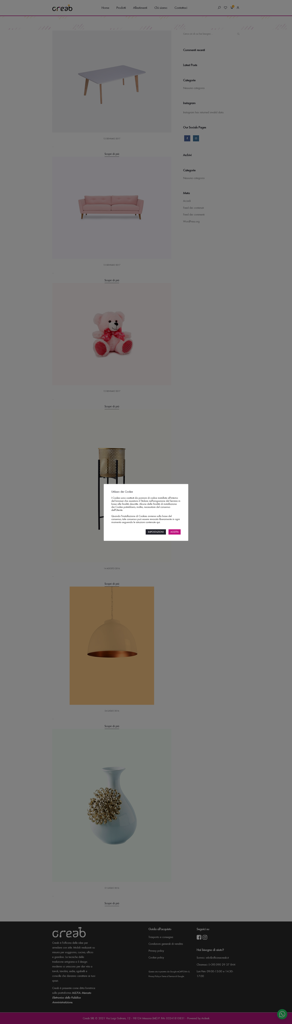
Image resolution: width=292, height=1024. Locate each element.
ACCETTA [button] (175, 531)
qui (158, 522)
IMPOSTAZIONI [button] (156, 531)
